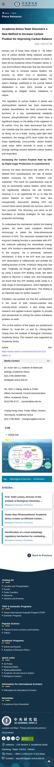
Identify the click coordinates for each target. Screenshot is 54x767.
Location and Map (10, 728)
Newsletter (7, 698)
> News (13, 13)
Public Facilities (11, 592)
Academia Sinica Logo (25, 4)
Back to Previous (42, 555)
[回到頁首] (49, 761)
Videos (7, 633)
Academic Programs (13, 640)
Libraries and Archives (14, 598)
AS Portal (8, 664)
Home (6, 13)
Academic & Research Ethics (17, 650)
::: (1, 574)
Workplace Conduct (12, 676)
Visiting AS (8, 580)
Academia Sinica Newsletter (16, 704)
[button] (3, 4)
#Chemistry (39, 479)
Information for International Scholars (22, 684)
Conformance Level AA (27, 739)
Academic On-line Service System (19, 673)
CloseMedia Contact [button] (27, 361)
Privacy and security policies (32, 728)
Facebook (4, 738)
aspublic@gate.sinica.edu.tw (30, 758)
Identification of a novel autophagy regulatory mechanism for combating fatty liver (25, 535)
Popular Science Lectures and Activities (21, 630)
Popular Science (10, 623)
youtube (18, 738)
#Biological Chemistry (20, 479)
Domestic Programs (12, 615)
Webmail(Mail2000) (12, 670)
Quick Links (8, 658)
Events (7, 589)
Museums (8, 595)
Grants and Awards (12, 647)
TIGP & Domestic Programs (16, 606)
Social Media (8, 732)
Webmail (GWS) (11, 667)
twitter (8, 738)
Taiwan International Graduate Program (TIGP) (24, 612)
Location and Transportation (16, 586)
